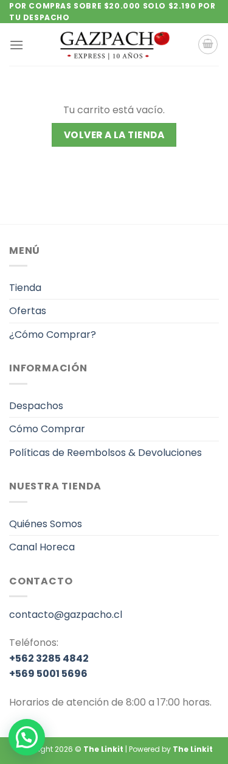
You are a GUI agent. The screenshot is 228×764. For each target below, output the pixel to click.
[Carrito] (208, 44)
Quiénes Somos (45, 524)
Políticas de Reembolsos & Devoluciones (105, 453)
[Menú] (16, 45)
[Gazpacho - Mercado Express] (114, 44)
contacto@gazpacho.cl (65, 615)
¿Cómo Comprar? (52, 335)
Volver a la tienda (114, 134)
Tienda (25, 288)
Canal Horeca (42, 547)
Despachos (36, 406)
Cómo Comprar (47, 429)
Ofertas (27, 311)
